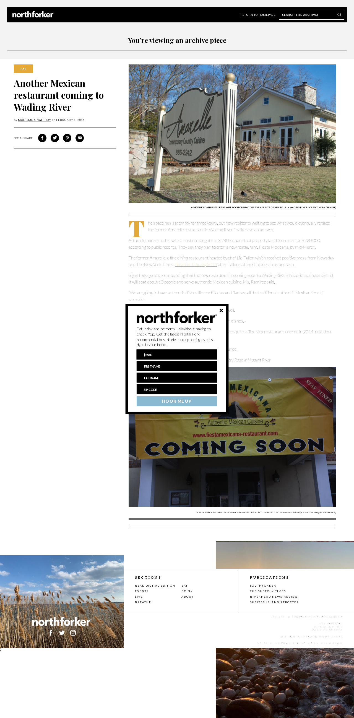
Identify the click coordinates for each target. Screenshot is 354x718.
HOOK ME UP (176, 401)
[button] (177, 336)
